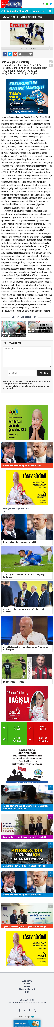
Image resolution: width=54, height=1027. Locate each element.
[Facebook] (5, 54)
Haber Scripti (24, 1016)
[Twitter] (10, 54)
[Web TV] (47, 4)
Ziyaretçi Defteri (27, 989)
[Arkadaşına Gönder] (20, 54)
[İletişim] (49, 11)
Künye (27, 983)
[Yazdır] (25, 54)
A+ (50, 61)
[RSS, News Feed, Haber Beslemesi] (24, 1010)
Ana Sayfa (27, 981)
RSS (27, 992)
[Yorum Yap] (30, 54)
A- (51, 65)
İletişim (27, 986)
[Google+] (15, 54)
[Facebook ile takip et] (19, 1010)
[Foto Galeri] (51, 4)
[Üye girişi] (29, 1010)
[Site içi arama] (34, 1010)
